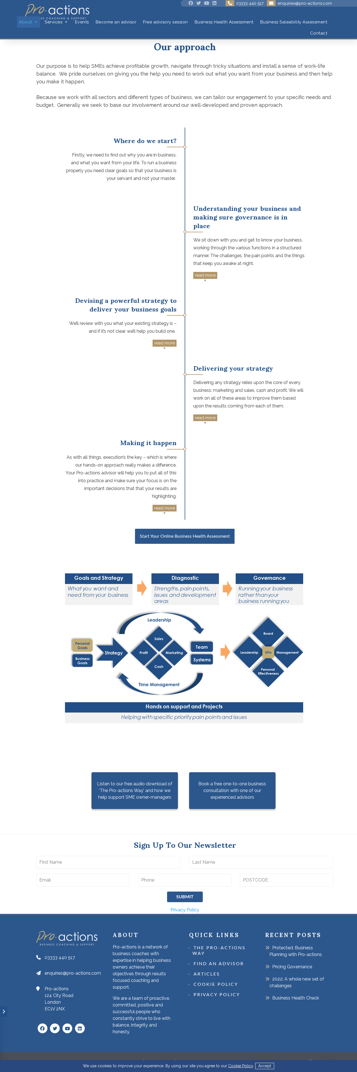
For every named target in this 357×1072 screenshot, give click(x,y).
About (25, 22)
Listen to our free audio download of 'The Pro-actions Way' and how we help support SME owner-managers (134, 790)
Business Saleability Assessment (293, 22)
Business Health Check (295, 998)
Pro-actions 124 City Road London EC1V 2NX (59, 998)
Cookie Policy (240, 1066)
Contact (318, 33)
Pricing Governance (292, 966)
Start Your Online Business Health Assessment (185, 536)
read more (205, 275)
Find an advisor (219, 964)
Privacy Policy (184, 909)
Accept (264, 1066)
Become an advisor (116, 22)
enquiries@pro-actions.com (73, 973)
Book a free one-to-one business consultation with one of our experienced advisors (232, 790)
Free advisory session (165, 22)
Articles (207, 974)
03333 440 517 (60, 957)
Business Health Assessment (224, 22)
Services (53, 22)
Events (82, 22)
